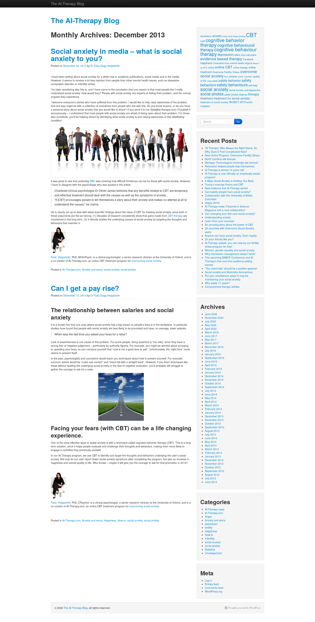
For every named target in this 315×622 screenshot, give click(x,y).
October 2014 (213, 383)
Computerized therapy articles (222, 286)
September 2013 (214, 427)
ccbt (202, 41)
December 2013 (214, 416)
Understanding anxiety (218, 217)
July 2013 (210, 434)
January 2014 (213, 412)
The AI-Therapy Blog (76, 608)
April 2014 (211, 401)
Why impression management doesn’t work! (230, 254)
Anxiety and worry (92, 269)
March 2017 (212, 343)
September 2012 (214, 471)
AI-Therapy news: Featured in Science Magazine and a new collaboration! (227, 208)
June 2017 (211, 336)
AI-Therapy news (214, 509)
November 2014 (214, 380)
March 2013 (212, 449)
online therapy (240, 67)
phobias (233, 76)
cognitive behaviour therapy (228, 51)
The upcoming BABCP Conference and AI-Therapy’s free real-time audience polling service (229, 261)
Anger (208, 516)
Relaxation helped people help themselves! (229, 166)
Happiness (110, 520)
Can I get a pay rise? (85, 288)
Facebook (248, 59)
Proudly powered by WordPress (244, 607)
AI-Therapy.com (71, 269)
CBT (251, 34)
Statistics (210, 549)
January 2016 (213, 354)
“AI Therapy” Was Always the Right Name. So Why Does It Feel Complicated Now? (231, 149)
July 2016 (210, 350)
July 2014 (210, 390)
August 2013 (212, 431)
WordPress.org (213, 591)
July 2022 (210, 321)
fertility (208, 527)
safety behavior (230, 80)
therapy (253, 94)
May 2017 (210, 339)
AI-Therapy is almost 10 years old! (224, 170)
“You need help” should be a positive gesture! (231, 268)
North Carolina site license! (220, 159)
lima (227, 63)
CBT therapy (175, 215)
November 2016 (214, 347)
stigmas (243, 94)
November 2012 (214, 463)
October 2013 (213, 423)
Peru (226, 76)
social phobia (128, 269)
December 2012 (214, 460)
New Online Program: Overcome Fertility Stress (232, 155)
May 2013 (210, 442)
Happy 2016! (212, 203)
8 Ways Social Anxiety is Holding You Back (229, 181)
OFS (205, 67)
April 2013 (211, 445)
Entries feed (212, 584)
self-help (252, 85)
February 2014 (213, 409)
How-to (122, 520)
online (211, 67)
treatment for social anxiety (232, 98)
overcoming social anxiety (146, 261)
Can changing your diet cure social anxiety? (230, 213)
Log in (208, 580)
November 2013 (214, 420)
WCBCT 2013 (237, 102)
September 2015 (214, 358)
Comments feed (214, 588)
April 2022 (211, 328)
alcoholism (206, 36)
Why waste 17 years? (217, 283)
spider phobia (231, 94)
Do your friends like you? (219, 239)
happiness (206, 63)
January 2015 (213, 372)
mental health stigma (241, 63)
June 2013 (211, 438)
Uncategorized (213, 553)
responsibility (212, 81)
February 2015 (213, 369)
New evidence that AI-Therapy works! (226, 188)
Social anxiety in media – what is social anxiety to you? (116, 54)
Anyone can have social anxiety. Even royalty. (231, 235)
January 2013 (213, 456)
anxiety (217, 36)
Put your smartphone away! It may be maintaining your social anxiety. (226, 277)
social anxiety (111, 269)
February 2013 (213, 453)
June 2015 (211, 361)
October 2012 (213, 467)
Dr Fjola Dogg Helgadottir (105, 66)
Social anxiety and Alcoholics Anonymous (228, 272)
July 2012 (210, 478)
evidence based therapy (221, 58)
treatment (206, 98)
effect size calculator (245, 55)
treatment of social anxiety (214, 102)
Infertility (210, 538)
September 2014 (214, 387)
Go (238, 121)
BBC (92, 181)
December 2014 (214, 376)
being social (228, 36)
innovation (218, 63)
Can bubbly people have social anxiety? (228, 192)
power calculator (245, 76)
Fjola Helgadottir (60, 257)
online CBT (223, 66)
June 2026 (211, 314)
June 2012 (211, 482)
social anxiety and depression (244, 90)
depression (226, 54)
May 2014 (210, 398)
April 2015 (211, 365)
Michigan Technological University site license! (231, 162)
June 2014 (211, 394)
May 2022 (210, 325)
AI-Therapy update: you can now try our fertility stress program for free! (232, 244)
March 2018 (212, 332)
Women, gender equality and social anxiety (229, 250)
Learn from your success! (219, 221)
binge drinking (239, 36)
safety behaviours (232, 84)
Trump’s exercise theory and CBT (224, 184)
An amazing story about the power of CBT (229, 224)
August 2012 (212, 474)
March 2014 (212, 405)
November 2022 (214, 317)
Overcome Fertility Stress (226, 72)
